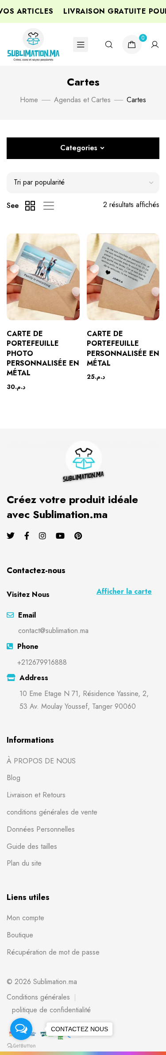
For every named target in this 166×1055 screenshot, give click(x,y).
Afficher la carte (124, 591)
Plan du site (24, 863)
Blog (13, 778)
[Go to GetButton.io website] (21, 1046)
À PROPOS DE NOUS (41, 761)
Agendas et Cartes (82, 100)
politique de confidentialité (51, 1010)
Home (29, 100)
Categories (78, 148)
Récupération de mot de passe (53, 952)
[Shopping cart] (132, 44)
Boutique (20, 935)
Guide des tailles (32, 846)
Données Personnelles (41, 829)
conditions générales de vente (52, 812)
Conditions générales (38, 997)
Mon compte (25, 918)
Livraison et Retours (36, 795)
